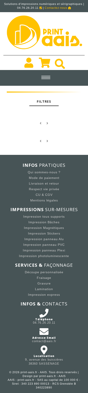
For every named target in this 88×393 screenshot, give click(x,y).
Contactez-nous (56, 7)
